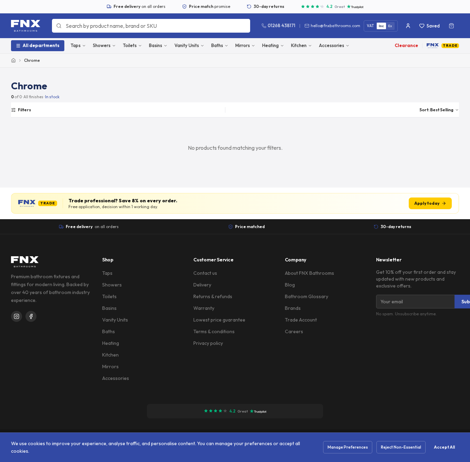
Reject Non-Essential (401, 447)
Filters (24, 109)
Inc (381, 26)
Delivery (202, 285)
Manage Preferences (348, 447)
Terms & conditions (214, 331)
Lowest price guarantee (219, 320)
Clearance (406, 45)
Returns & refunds (212, 296)
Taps (76, 45)
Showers (101, 45)
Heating (270, 45)
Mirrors (242, 45)
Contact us (205, 273)
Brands (293, 308)
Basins (155, 45)
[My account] (408, 26)
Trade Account (301, 320)
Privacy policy (208, 343)
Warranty (203, 308)
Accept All (444, 447)
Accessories (331, 45)
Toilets (130, 45)
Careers (294, 331)
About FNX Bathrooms (309, 273)
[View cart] (451, 25)
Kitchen (299, 45)
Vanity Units (186, 45)
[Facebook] (30, 316)
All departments (41, 45)
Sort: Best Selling (436, 109)
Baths (217, 45)
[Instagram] (16, 316)
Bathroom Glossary (306, 296)
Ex (390, 26)
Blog (290, 285)
